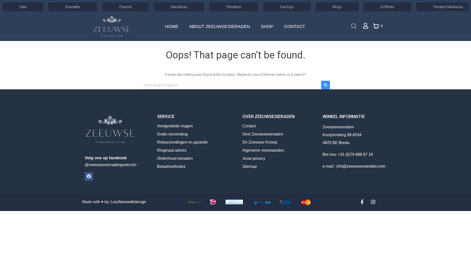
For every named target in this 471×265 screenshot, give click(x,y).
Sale (23, 7)
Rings (337, 7)
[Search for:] (230, 85)
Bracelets (72, 7)
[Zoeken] (351, 26)
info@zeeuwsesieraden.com (360, 166)
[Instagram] (373, 202)
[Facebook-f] (362, 202)
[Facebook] (89, 176)
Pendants (233, 7)
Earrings (286, 7)
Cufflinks (387, 7)
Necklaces (179, 7)
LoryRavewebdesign (128, 201)
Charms (125, 7)
